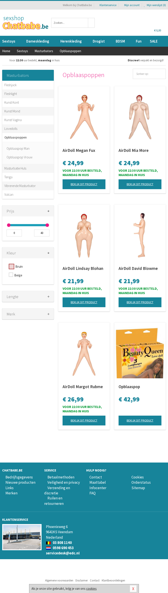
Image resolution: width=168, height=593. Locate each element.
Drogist (99, 41)
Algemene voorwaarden (59, 580)
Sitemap (138, 487)
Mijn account (132, 5)
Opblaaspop (129, 386)
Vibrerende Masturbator (20, 186)
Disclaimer (81, 580)
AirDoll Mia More (134, 150)
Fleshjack (10, 85)
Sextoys (8, 41)
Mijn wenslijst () (156, 5)
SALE (154, 41)
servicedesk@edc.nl (63, 553)
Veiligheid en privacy (63, 482)
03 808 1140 (62, 542)
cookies (91, 588)
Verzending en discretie (57, 490)
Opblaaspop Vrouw (19, 157)
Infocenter (97, 487)
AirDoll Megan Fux (79, 150)
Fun (139, 41)
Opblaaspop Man (18, 148)
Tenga (8, 177)
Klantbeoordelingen (113, 580)
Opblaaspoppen (15, 137)
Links (9, 487)
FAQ (92, 493)
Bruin (19, 266)
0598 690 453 (63, 547)
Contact (95, 477)
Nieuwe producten (20, 482)
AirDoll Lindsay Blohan (83, 268)
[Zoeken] (91, 23)
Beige (18, 275)
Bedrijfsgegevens (19, 477)
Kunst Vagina (13, 120)
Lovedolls (10, 129)
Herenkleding (71, 41)
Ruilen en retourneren (54, 501)
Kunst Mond (12, 111)
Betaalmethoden (60, 477)
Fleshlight (10, 94)
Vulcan (8, 194)
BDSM (120, 41)
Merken (11, 493)
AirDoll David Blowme (138, 268)
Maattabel (97, 482)
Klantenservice (108, 5)
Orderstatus (141, 482)
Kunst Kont (11, 102)
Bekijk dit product (84, 184)
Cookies (137, 477)
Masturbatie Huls (15, 168)
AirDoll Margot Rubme (83, 386)
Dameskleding (37, 41)
